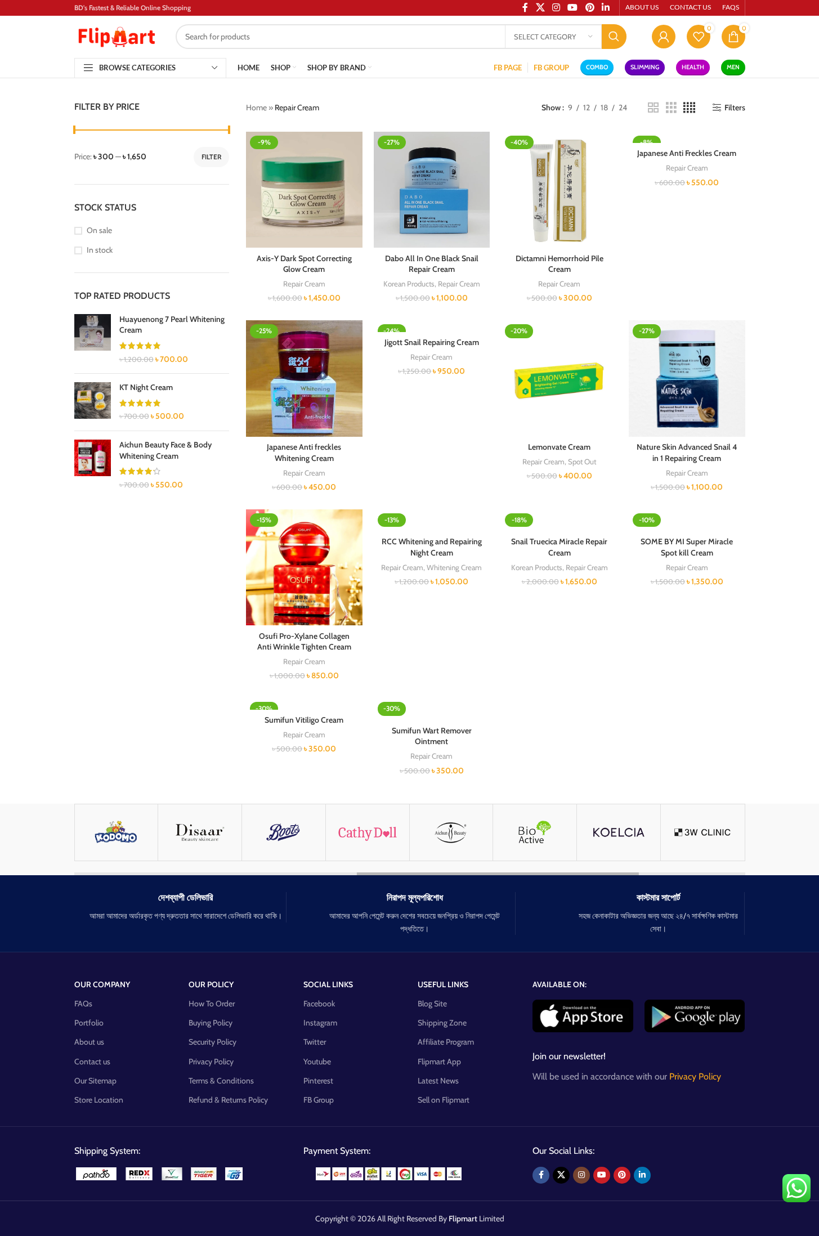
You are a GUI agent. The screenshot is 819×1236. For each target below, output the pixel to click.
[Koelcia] (618, 832)
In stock (100, 250)
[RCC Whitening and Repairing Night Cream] (432, 520)
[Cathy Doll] (367, 832)
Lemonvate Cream (559, 447)
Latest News (438, 1081)
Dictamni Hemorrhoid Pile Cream (559, 264)
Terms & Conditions (221, 1081)
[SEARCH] (614, 36)
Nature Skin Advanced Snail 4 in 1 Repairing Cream (687, 452)
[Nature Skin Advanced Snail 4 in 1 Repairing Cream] (687, 378)
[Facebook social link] (540, 1175)
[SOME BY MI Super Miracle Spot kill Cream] (687, 520)
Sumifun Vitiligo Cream (304, 720)
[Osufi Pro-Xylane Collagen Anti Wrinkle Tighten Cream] (304, 567)
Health (693, 67)
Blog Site (432, 1003)
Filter (211, 157)
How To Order (212, 1003)
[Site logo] (116, 35)
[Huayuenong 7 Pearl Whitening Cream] (92, 339)
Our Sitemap (95, 1081)
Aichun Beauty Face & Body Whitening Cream (165, 450)
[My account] (663, 36)
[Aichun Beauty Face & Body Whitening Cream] (92, 465)
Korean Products (409, 283)
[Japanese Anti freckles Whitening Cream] (304, 378)
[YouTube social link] (601, 1175)
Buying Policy (210, 1023)
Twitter (314, 1042)
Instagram (320, 1023)
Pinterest (318, 1081)
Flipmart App (439, 1061)
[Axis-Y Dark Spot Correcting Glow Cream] (304, 190)
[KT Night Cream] (92, 402)
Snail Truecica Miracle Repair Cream (559, 547)
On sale (99, 230)
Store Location (98, 1100)
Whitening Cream (454, 567)
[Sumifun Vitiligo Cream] (304, 703)
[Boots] (283, 832)
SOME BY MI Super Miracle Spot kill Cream (687, 547)
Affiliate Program (446, 1042)
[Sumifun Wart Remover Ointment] (432, 709)
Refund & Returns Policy (228, 1100)
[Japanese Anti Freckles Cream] (687, 137)
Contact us (92, 1061)
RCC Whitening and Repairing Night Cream (432, 547)
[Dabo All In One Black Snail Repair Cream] (432, 190)
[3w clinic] (702, 832)
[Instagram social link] (581, 1175)
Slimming (644, 67)
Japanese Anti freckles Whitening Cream (304, 452)
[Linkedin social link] (642, 1175)
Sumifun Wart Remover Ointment (432, 736)
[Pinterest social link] (622, 1175)
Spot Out (582, 461)
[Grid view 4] (689, 108)
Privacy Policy (211, 1061)
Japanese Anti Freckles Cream (686, 153)
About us (89, 1042)
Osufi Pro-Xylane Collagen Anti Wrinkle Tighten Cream (304, 641)
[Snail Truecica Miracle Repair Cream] (559, 520)
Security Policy (212, 1042)
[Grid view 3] (671, 108)
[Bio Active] (534, 832)
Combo (597, 67)
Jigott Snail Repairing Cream (431, 342)
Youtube (317, 1061)
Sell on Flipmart (443, 1100)
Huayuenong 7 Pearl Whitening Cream (172, 324)
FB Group (318, 1100)
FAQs (83, 1003)
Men (733, 67)
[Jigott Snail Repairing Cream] (432, 326)
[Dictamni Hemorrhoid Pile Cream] (559, 190)
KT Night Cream (146, 387)
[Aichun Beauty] (451, 832)
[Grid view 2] (653, 108)
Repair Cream (304, 283)
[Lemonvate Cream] (559, 378)
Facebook (319, 1003)
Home (256, 107)
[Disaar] (199, 832)
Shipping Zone (442, 1023)
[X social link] (561, 1175)
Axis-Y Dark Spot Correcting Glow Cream (304, 264)
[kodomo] (116, 832)
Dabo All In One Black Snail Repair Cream (431, 264)
